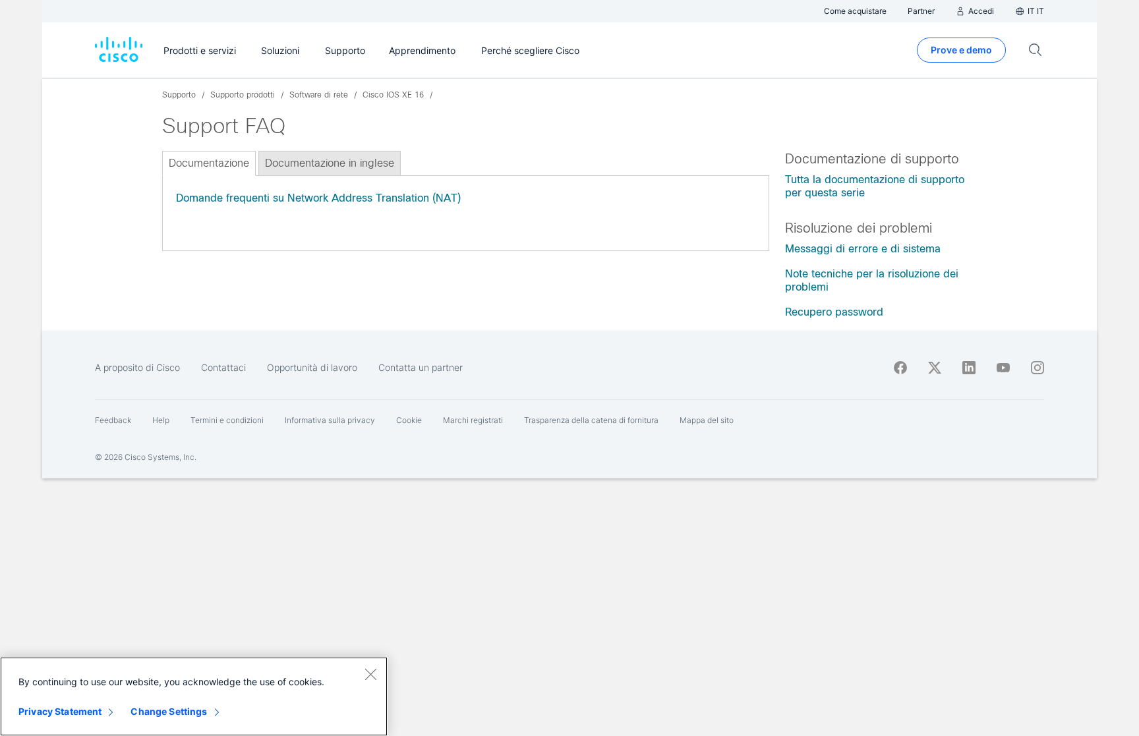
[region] (194, 696)
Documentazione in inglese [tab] (329, 163)
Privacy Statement (60, 711)
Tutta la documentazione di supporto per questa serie (874, 186)
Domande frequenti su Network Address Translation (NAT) (318, 198)
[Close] (370, 674)
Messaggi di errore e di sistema (863, 248)
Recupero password (834, 312)
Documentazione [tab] (209, 163)
